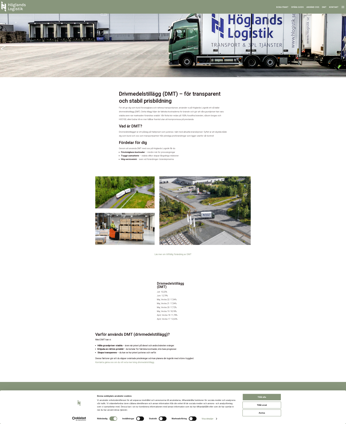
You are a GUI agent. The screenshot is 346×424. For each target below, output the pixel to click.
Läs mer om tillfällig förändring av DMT (173, 254)
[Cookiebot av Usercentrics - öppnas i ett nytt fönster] (79, 419)
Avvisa (262, 413)
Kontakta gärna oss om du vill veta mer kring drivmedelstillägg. (124, 362)
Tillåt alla (262, 397)
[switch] (140, 418)
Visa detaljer (207, 419)
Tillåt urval (262, 405)
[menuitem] (282, 7)
